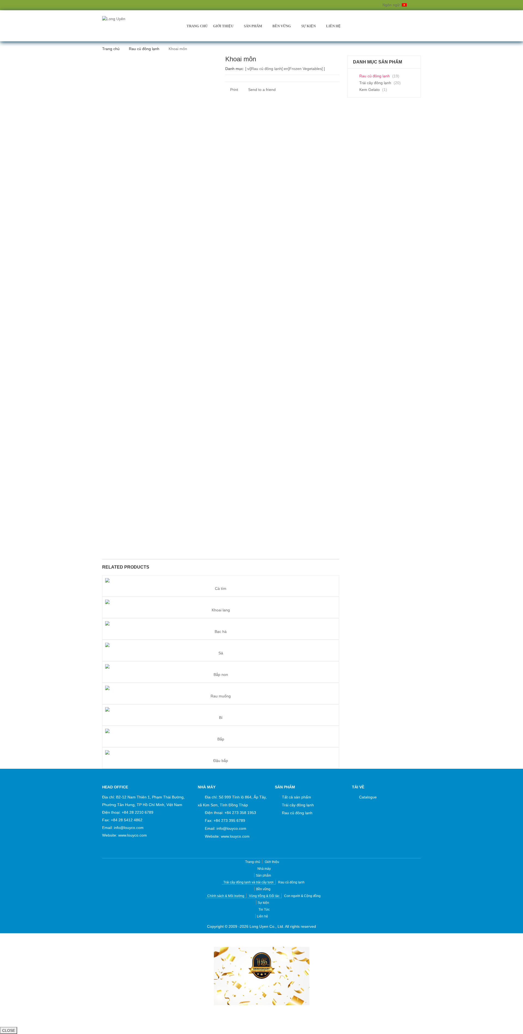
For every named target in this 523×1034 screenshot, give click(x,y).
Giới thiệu (223, 26)
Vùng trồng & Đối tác (264, 896)
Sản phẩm (253, 26)
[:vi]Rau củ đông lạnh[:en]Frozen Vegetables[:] (285, 68)
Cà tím (220, 588)
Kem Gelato (369, 89)
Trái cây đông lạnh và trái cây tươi (248, 882)
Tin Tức (264, 909)
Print (233, 89)
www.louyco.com (132, 835)
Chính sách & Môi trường (225, 896)
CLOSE (8, 1030)
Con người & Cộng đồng (302, 896)
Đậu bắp (220, 760)
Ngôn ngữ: (392, 5)
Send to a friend (261, 89)
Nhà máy (264, 869)
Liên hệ (333, 26)
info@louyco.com (129, 827)
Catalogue (368, 797)
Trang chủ (197, 26)
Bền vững (281, 26)
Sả (220, 653)
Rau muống (221, 696)
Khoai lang (221, 610)
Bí (221, 717)
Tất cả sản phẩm (296, 797)
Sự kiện (308, 26)
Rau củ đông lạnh (144, 49)
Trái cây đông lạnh (375, 83)
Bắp (220, 739)
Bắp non (221, 674)
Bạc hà (221, 631)
